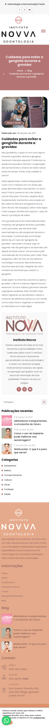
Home (20, 70)
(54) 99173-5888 (18, 678)
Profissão (9, 489)
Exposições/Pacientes (12, 596)
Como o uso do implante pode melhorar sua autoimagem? (28, 437)
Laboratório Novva (10, 586)
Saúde (18, 122)
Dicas (9, 122)
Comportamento (13, 475)
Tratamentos (8, 582)
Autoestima (10, 465)
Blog (29, 70)
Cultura (8, 479)
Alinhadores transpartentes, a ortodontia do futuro (30, 422)
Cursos (5, 591)
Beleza (7, 470)
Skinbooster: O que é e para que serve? (30, 450)
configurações (39, 718)
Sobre (4, 577)
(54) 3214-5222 (18, 669)
